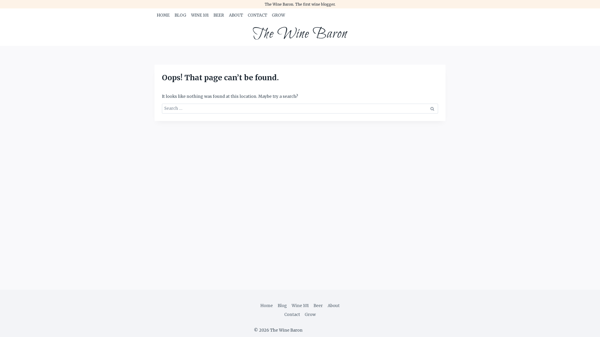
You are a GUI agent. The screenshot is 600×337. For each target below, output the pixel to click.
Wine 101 (200, 15)
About (236, 15)
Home (163, 15)
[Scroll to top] (588, 330)
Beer (219, 15)
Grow (278, 15)
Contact (257, 15)
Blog (180, 15)
